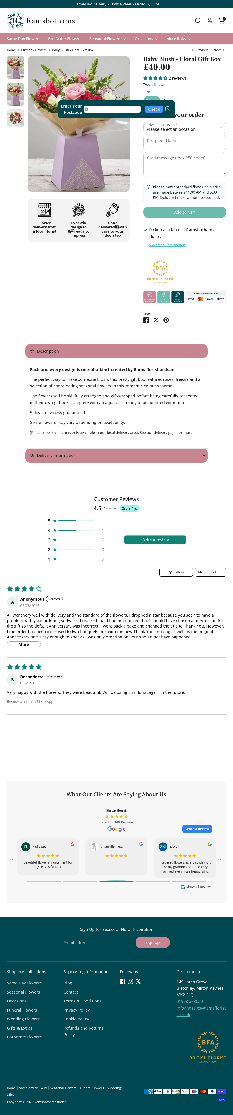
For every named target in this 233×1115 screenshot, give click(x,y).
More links (176, 38)
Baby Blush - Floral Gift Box (72, 50)
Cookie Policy (76, 1019)
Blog (67, 983)
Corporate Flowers (24, 1037)
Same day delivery (33, 1088)
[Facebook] (122, 981)
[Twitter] (138, 981)
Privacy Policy (76, 1010)
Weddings (115, 1088)
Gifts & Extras (20, 1028)
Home (11, 50)
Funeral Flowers (22, 1010)
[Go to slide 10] (189, 881)
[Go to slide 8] (116, 881)
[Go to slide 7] (80, 881)
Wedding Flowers (23, 1019)
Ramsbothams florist (50, 1102)
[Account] (209, 20)
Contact (70, 992)
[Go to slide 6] (44, 881)
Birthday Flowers (34, 50)
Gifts (10, 1095)
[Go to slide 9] (153, 881)
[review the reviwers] (72, 845)
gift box (158, 84)
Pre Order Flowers (64, 38)
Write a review (155, 540)
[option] (79, 125)
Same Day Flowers (23, 38)
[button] (156, 78)
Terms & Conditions (82, 1001)
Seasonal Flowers (105, 38)
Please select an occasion (171, 129)
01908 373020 (190, 1001)
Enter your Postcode (71, 109)
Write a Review (197, 829)
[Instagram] (130, 981)
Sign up (152, 942)
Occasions (144, 38)
